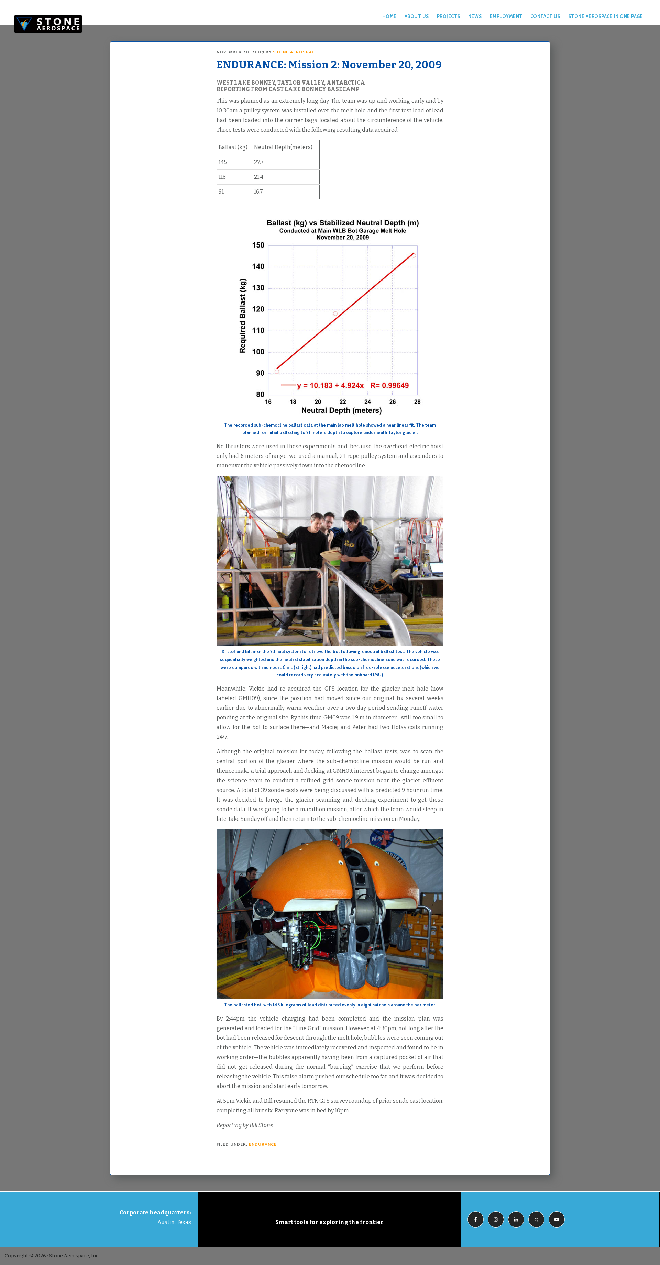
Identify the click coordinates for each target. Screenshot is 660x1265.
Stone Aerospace (48, 24)
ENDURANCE (263, 1144)
